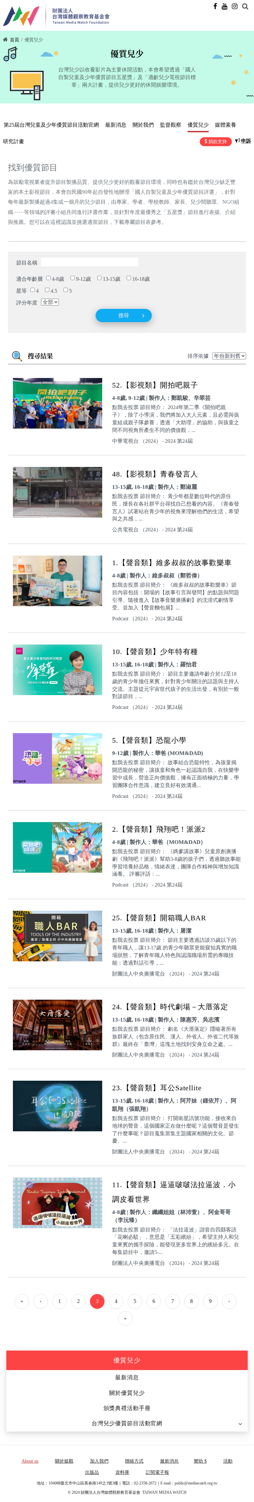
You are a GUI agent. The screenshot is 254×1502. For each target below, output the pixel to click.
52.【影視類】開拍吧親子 (155, 385)
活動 (228, 1461)
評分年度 (26, 303)
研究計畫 (13, 141)
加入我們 (99, 1461)
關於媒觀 (64, 1461)
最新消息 (115, 125)
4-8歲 (58, 279)
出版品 (92, 1472)
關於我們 (143, 125)
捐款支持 (217, 141)
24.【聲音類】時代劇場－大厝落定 (170, 1007)
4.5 (54, 291)
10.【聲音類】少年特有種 (155, 651)
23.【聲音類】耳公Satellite (157, 1088)
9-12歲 (83, 279)
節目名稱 (26, 263)
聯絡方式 (134, 1461)
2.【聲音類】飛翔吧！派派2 (158, 829)
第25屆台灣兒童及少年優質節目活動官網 (51, 125)
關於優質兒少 (127, 1393)
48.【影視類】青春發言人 (155, 474)
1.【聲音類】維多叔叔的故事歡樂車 (172, 563)
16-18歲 (141, 279)
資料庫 (122, 1472)
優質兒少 (33, 39)
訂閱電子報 (157, 1472)
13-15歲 (111, 279)
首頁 (14, 39)
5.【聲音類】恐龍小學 (149, 740)
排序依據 (198, 356)
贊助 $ (200, 1461)
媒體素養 (225, 125)
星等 (21, 291)
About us (29, 1461)
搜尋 (123, 315)
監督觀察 (170, 125)
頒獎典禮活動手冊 (127, 1408)
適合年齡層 (29, 279)
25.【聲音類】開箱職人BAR (159, 918)
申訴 (246, 141)
